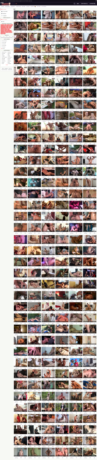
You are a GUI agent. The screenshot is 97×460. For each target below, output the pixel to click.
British (9, 62)
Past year (3, 46)
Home (2, 6)
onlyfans (7, 32)
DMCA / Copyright (5, 68)
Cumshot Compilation (10, 57)
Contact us (10, 68)
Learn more (30, 0)
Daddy (9, 55)
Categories (7, 6)
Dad (8, 29)
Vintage (8, 24)
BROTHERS (9, 30)
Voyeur (9, 59)
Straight (3, 55)
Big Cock (9, 53)
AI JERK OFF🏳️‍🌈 (33, 6)
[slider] (0, 37)
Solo (4, 33)
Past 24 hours (4, 40)
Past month (4, 45)
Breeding (3, 53)
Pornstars (18, 6)
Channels (13, 6)
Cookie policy (10, 69)
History (23, 6)
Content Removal (4, 69)
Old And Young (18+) (4, 52)
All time (3, 48)
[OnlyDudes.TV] (7, 3)
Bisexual (9, 58)
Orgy (8, 54)
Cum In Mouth (4, 57)
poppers (2, 29)
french (7, 26)
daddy (12, 24)
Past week (4, 43)
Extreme (3, 59)
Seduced (9, 52)
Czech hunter (3, 26)
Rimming (2, 24)
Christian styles (3, 27)
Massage (2, 30)
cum (5, 24)
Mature (6, 29)
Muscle (10, 26)
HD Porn (38, 6)
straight (10, 32)
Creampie (9, 63)
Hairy (10, 27)
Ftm (7, 27)
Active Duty (3, 32)
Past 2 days (4, 42)
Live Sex (27, 6)
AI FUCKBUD (43, 6)
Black (2, 33)
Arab (5, 30)
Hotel (3, 63)
